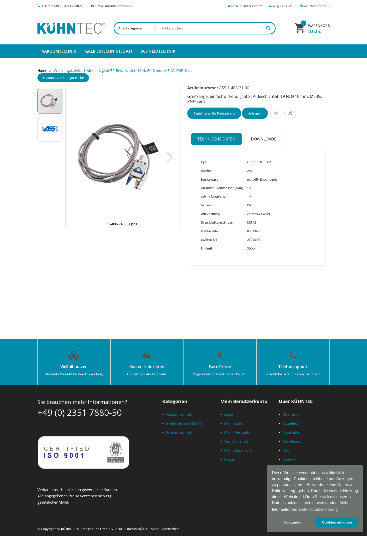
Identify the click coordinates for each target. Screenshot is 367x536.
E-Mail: (113, 6)
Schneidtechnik (179, 432)
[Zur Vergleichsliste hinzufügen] (290, 113)
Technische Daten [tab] (216, 139)
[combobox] (194, 28)
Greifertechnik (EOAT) (184, 423)
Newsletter (292, 432)
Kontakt (289, 459)
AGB (286, 450)
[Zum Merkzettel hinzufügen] (276, 113)
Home (42, 70)
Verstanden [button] (293, 522)
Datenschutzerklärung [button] (318, 509)
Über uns (290, 414)
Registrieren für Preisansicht (214, 113)
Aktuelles (290, 423)
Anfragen (255, 113)
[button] (170, 157)
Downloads (292, 441)
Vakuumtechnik (179, 414)
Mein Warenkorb (238, 450)
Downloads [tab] (263, 139)
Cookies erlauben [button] (337, 522)
